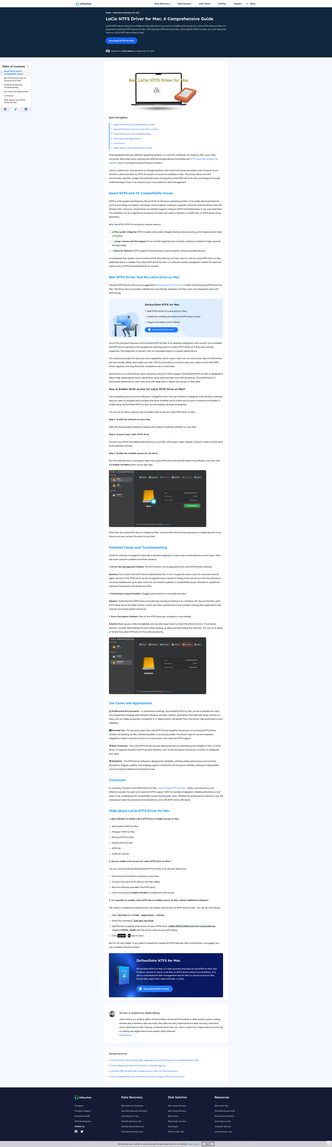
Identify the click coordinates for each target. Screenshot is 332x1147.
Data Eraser (173, 1116)
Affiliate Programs (83, 1121)
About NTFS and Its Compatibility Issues (134, 124)
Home (108, 13)
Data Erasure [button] (185, 3)
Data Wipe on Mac (223, 1121)
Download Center (82, 1116)
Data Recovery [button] (162, 3)
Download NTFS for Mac (121, 40)
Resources (222, 1097)
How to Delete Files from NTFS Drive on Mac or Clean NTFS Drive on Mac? (147, 1076)
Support (238, 3)
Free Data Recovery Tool (132, 1132)
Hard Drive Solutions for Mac (126, 13)
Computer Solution (223, 1126)
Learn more (193, 1144)
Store (252, 3)
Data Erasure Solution (224, 1116)
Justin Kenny (128, 51)
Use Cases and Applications (127, 138)
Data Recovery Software (132, 1106)
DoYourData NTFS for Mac (169, 285)
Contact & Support (83, 1111)
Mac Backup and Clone (225, 1111)
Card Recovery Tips (223, 1132)
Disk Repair (173, 1126)
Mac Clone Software (177, 1111)
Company (79, 1106)
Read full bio (125, 1035)
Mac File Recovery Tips (131, 1121)
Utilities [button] (222, 3)
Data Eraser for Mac (177, 1121)
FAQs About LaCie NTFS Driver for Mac (133, 148)
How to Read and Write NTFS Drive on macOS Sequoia (138, 1065)
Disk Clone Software (177, 1106)
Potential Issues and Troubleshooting (132, 134)
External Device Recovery (132, 1126)
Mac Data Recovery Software (134, 1111)
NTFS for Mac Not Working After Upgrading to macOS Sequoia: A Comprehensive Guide (155, 1060)
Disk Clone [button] (205, 3)
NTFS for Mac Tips (176, 1132)
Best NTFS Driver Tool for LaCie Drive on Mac (136, 129)
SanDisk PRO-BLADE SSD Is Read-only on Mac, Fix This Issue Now (144, 1071)
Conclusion (119, 143)
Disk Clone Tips (221, 1106)
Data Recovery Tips (130, 1116)
